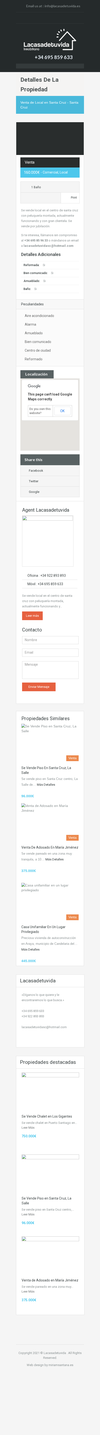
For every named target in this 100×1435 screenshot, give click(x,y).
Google (34, 492)
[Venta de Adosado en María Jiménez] (50, 822)
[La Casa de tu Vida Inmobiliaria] (50, 39)
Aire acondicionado (39, 316)
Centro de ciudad (38, 350)
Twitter (33, 481)
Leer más (32, 615)
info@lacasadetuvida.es (62, 6)
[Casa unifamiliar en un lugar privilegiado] (50, 901)
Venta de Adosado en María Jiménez (49, 847)
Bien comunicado (38, 342)
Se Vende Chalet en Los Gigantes (47, 1116)
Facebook (36, 470)
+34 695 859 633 (54, 57)
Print (74, 197)
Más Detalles (46, 784)
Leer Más (28, 1127)
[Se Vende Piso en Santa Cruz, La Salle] (50, 742)
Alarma (30, 324)
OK (62, 411)
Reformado (33, 359)
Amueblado (34, 333)
